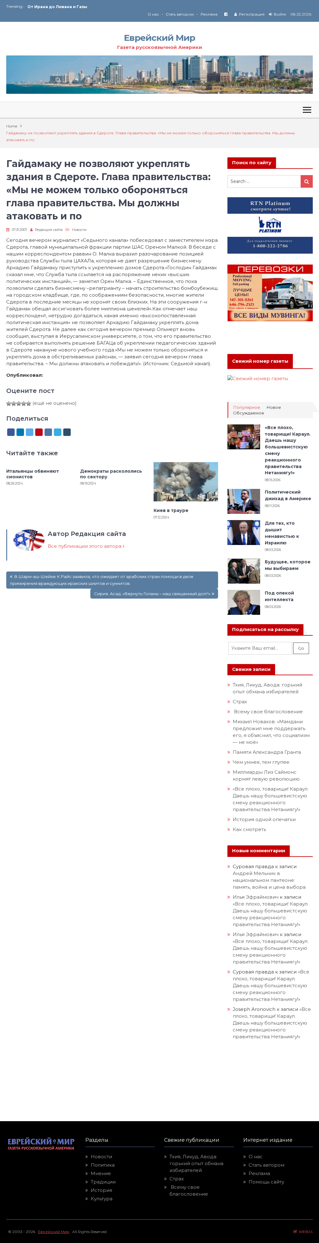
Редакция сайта (49, 229)
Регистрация (251, 14)
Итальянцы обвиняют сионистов (32, 474)
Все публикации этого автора (85, 546)
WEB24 (305, 1231)
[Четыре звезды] (23, 403)
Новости (79, 229)
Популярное (246, 407)
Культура (101, 1199)
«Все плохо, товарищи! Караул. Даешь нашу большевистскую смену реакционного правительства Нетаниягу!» (271, 985)
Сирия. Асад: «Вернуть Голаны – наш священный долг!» (152, 593)
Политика (103, 1165)
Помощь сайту (266, 1182)
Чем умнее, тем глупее (261, 762)
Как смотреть (250, 829)
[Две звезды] (13, 403)
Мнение (101, 1173)
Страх (240, 702)
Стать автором (180, 14)
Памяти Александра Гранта (267, 752)
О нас (153, 14)
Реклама (209, 14)
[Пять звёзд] (28, 403)
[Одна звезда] (8, 403)
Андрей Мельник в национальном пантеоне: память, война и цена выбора (269, 880)
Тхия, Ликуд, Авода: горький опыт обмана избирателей (196, 1163)
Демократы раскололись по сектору (111, 474)
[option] (93, 7)
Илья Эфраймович (256, 897)
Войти (280, 14)
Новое (273, 407)
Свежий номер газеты (260, 361)
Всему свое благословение (268, 712)
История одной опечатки (264, 819)
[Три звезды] (18, 403)
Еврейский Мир (159, 37)
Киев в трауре (172, 510)
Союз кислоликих (46, 7)
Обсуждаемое (248, 413)
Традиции (103, 1182)
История (101, 1190)
